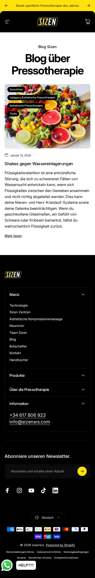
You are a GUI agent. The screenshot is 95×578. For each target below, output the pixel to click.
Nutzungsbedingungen (76, 552)
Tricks (13, 113)
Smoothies (16, 89)
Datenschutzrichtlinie (49, 552)
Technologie (18, 305)
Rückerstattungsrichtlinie (20, 552)
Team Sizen (18, 333)
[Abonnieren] (82, 471)
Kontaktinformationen (66, 557)
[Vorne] (6, 5)
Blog (12, 339)
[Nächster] (88, 5)
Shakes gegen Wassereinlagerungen (39, 163)
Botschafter (18, 346)
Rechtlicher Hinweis (40, 557)
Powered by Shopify (60, 545)
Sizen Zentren (19, 312)
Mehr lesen (13, 236)
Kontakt (15, 353)
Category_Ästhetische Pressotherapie (32, 97)
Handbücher (18, 360)
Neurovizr (16, 326)
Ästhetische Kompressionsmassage (35, 319)
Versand (21, 557)
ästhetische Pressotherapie (26, 105)
